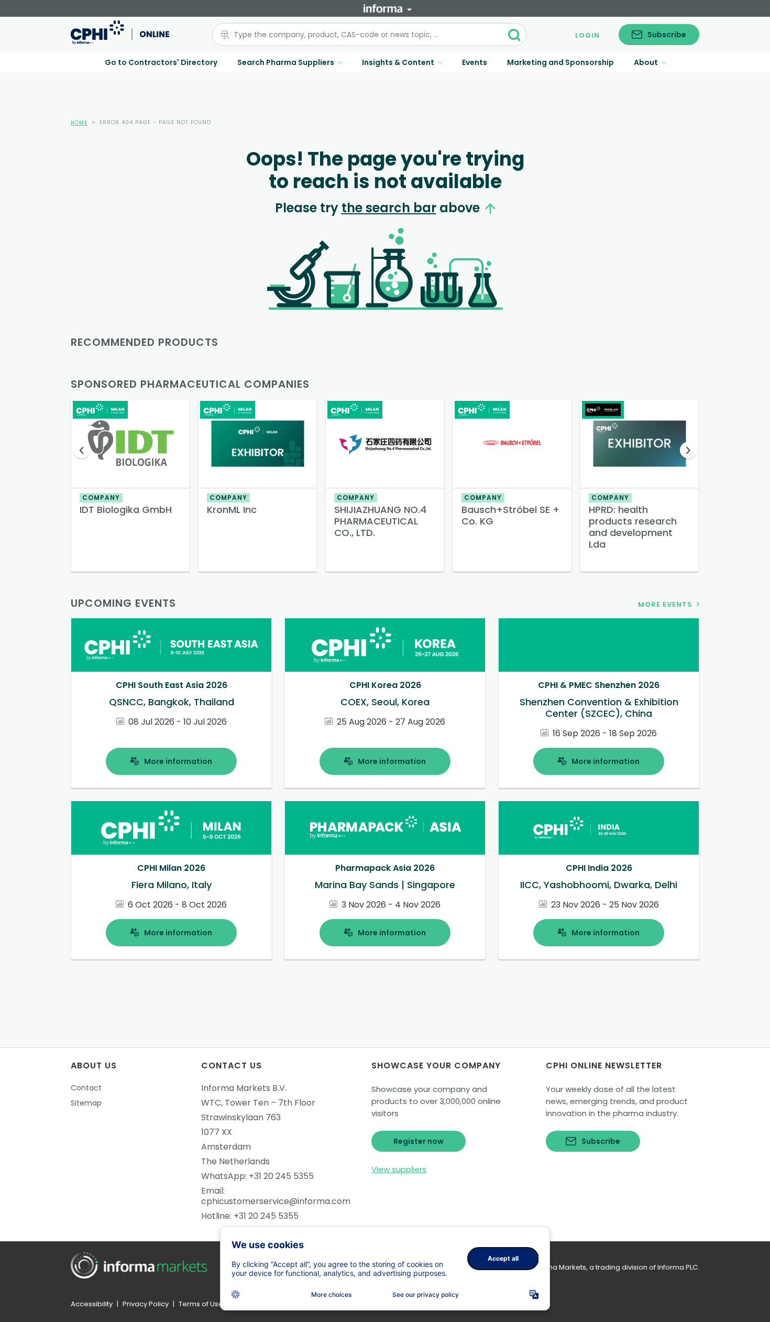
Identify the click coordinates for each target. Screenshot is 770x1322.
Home (79, 123)
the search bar (389, 207)
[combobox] (363, 34)
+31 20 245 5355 (281, 1176)
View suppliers (398, 1169)
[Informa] (388, 8)
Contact (86, 1088)
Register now (418, 1141)
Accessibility (92, 1304)
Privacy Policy (146, 1304)
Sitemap (86, 1103)
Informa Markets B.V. (244, 1088)
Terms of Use (201, 1304)
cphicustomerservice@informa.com (275, 1201)
